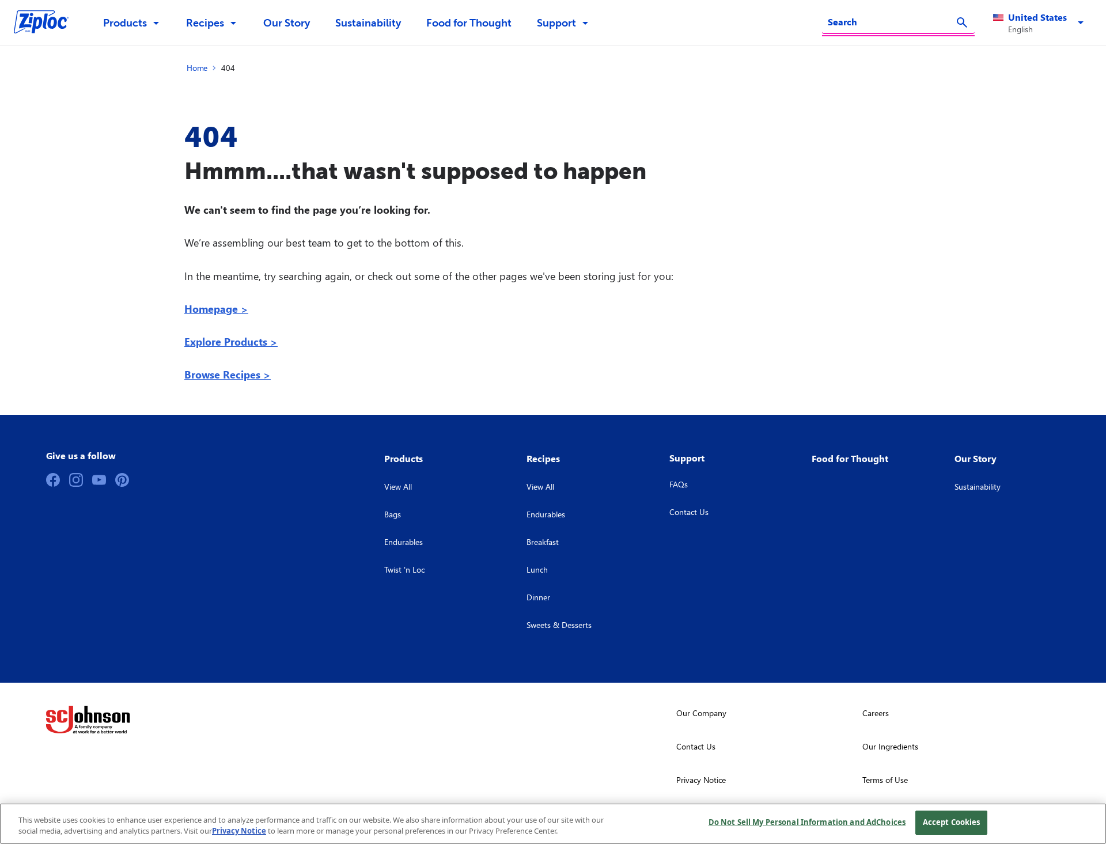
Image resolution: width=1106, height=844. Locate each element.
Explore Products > (231, 341)
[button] (1040, 23)
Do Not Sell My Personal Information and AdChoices (807, 822)
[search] (962, 22)
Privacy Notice (239, 831)
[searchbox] (891, 22)
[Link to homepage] (47, 23)
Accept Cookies (951, 822)
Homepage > (216, 308)
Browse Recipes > (227, 374)
